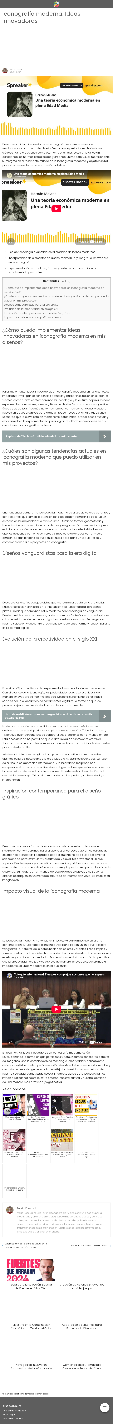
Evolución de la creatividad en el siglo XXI (31, 309)
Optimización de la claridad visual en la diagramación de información (26, 1245)
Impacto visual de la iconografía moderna (32, 317)
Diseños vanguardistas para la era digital (31, 304)
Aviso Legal (9, 1414)
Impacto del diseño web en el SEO (89, 1245)
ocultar (65, 281)
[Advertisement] (56, 46)
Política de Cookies (13, 1418)
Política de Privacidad (14, 1410)
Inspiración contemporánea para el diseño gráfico (37, 313)
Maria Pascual (17, 69)
